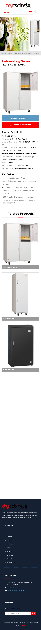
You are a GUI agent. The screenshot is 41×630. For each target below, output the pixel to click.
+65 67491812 (11, 587)
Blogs (8, 547)
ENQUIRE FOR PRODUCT (19, 118)
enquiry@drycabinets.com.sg (15, 590)
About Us (9, 551)
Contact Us (10, 555)
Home (9, 533)
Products (9, 536)
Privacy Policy (11, 562)
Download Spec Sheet (22, 125)
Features (9, 540)
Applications (10, 544)
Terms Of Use (11, 558)
